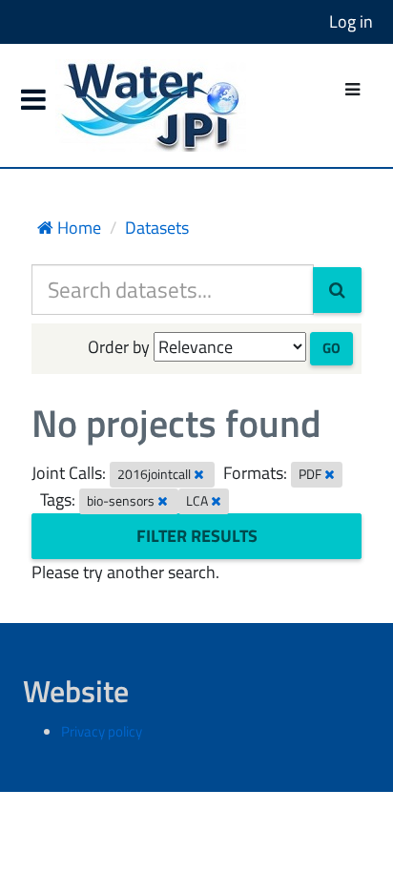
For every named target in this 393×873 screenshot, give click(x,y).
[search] (337, 290)
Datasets (157, 227)
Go (331, 348)
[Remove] (199, 474)
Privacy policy (101, 731)
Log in (351, 21)
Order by (119, 347)
